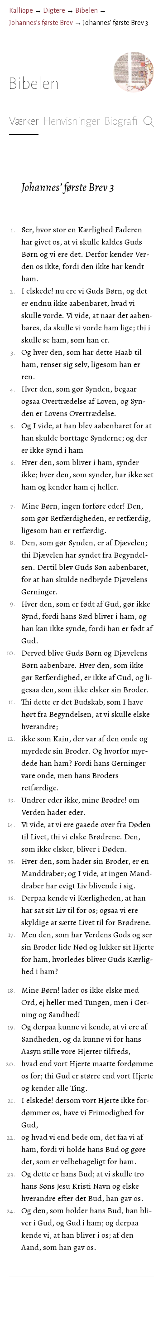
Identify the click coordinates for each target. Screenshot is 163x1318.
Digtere (54, 10)
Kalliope (21, 10)
